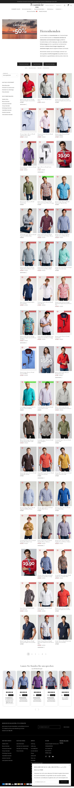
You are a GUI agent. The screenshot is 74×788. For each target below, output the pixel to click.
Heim (26, 68)
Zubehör (58, 9)
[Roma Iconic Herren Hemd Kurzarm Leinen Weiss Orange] (46, 187)
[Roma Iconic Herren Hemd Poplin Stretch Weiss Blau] (46, 253)
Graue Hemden (6, 106)
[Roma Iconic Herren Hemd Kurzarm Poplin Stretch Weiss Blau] (46, 627)
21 (42, 654)
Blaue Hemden (5, 101)
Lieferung (33, 746)
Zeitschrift (33, 755)
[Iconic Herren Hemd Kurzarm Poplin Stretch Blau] (63, 627)
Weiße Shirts (5, 99)
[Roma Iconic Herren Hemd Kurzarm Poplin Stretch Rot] (28, 85)
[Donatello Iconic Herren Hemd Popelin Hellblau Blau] (28, 220)
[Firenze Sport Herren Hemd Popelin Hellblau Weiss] (28, 493)
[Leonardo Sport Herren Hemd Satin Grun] (63, 426)
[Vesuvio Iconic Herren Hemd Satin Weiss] (46, 288)
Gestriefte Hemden (6, 110)
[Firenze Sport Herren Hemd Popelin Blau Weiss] (46, 493)
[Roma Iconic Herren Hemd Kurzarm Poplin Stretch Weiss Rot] (63, 288)
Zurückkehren (34, 748)
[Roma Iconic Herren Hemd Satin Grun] (28, 187)
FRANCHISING (43, 11)
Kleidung (50, 9)
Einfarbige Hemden (6, 108)
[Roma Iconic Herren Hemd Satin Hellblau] (63, 120)
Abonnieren (66, 727)
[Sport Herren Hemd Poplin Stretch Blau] (28, 288)
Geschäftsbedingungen (37, 763)
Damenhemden (39, 9)
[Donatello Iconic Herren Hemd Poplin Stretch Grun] (63, 253)
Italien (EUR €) (50, 5)
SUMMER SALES (16, 9)
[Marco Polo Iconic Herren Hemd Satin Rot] (63, 358)
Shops (32, 753)
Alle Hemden (46, 68)
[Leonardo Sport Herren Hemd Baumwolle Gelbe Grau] (28, 526)
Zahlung (33, 743)
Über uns (33, 758)
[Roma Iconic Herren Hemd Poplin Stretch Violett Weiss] (46, 220)
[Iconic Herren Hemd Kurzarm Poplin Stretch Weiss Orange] (46, 322)
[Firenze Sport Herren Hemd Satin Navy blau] (63, 493)
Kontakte (33, 760)
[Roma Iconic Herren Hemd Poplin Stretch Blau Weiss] (63, 220)
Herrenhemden (26, 9)
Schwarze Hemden (6, 103)
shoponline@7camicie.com (52, 743)
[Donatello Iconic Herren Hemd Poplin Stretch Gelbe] (63, 459)
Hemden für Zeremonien (8, 87)
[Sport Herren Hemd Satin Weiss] (46, 153)
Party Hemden (5, 92)
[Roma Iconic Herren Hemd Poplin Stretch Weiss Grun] (28, 253)
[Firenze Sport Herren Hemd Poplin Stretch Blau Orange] (46, 561)
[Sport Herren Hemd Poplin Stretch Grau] (28, 594)
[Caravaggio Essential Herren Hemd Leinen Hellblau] (28, 393)
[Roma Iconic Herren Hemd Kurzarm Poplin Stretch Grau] (63, 85)
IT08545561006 (49, 746)
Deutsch (58, 5)
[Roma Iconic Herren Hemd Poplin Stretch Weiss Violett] (63, 526)
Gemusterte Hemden (7, 114)
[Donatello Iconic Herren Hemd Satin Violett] (28, 153)
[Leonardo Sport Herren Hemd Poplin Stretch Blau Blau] (63, 561)
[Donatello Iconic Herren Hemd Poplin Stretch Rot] (46, 459)
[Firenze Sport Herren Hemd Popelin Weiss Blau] (28, 120)
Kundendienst (34, 751)
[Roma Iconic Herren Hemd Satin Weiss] (46, 594)
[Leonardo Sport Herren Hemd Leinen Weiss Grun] (46, 393)
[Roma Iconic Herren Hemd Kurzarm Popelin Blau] (63, 187)
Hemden (40, 68)
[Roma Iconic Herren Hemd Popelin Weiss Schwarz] (46, 526)
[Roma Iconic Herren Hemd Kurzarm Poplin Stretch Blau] (28, 627)
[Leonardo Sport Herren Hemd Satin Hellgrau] (46, 426)
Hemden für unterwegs (8, 90)
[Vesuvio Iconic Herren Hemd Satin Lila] (46, 120)
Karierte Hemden (6, 112)
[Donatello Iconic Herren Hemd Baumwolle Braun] (28, 459)
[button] (36, 709)
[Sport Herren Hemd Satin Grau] (46, 85)
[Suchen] (71, 5)
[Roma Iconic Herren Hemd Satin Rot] (63, 322)
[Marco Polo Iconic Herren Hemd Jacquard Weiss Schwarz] (63, 393)
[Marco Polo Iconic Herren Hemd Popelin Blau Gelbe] (28, 426)
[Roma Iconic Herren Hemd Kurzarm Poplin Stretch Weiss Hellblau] (28, 322)
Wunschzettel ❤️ (32, 11)
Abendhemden (6, 85)
